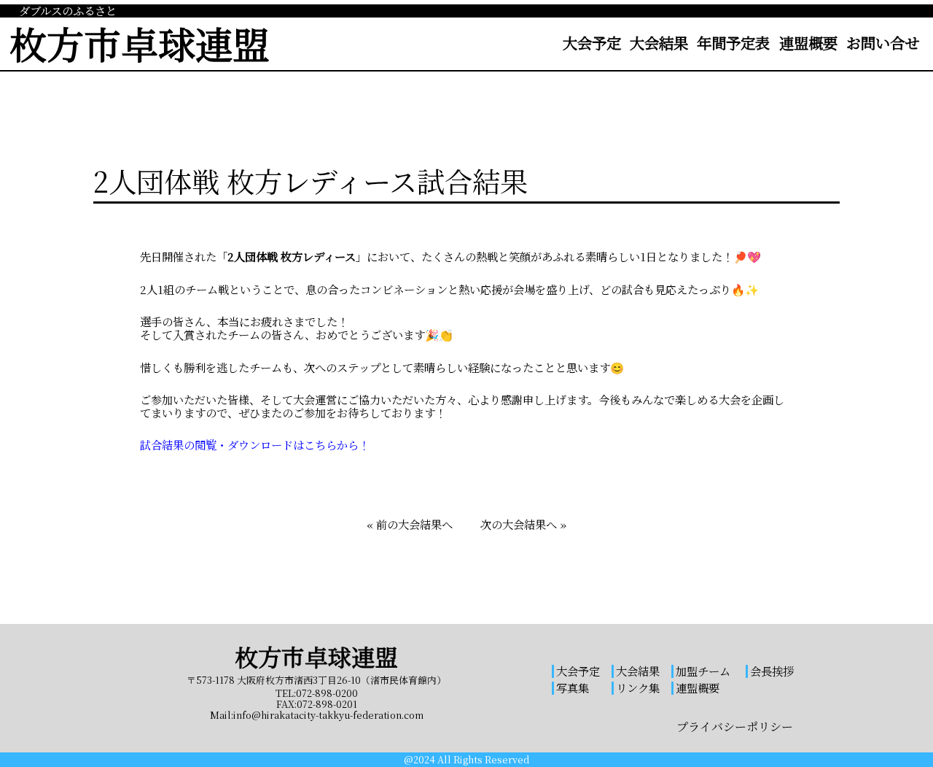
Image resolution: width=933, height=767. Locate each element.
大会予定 (592, 42)
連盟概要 (808, 42)
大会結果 (659, 42)
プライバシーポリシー (734, 726)
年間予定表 (733, 42)
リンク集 (638, 687)
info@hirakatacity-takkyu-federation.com (328, 715)
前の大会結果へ (414, 524)
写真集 (572, 687)
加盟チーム (703, 671)
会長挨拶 (772, 671)
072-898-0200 (327, 693)
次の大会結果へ (518, 524)
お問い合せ (882, 42)
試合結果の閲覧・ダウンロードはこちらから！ (255, 445)
